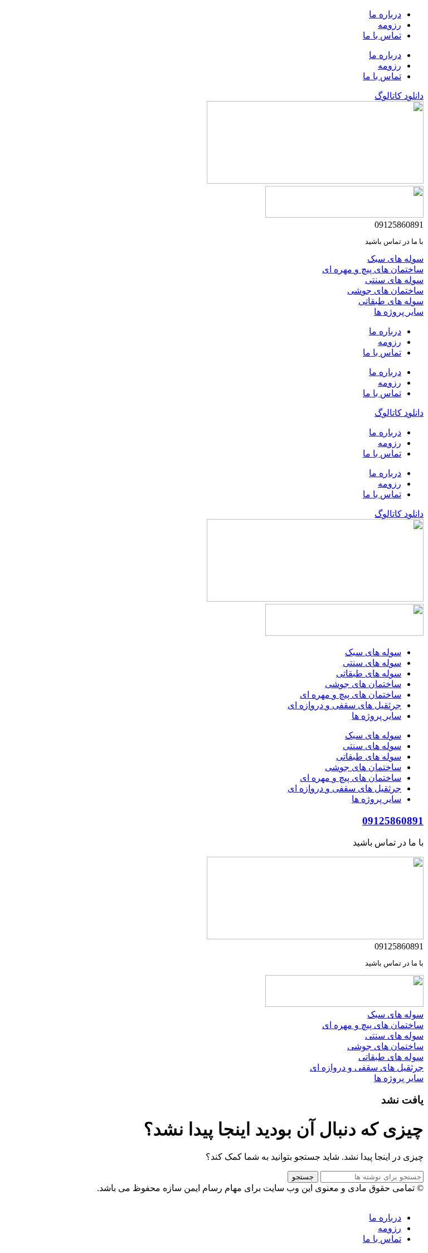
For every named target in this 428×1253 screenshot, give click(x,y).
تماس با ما (382, 35)
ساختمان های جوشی (363, 684)
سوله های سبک (373, 652)
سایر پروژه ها (376, 716)
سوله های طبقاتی (368, 673)
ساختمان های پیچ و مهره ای (350, 694)
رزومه (389, 25)
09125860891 (393, 821)
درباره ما (385, 14)
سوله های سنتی (372, 663)
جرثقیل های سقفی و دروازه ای (344, 705)
